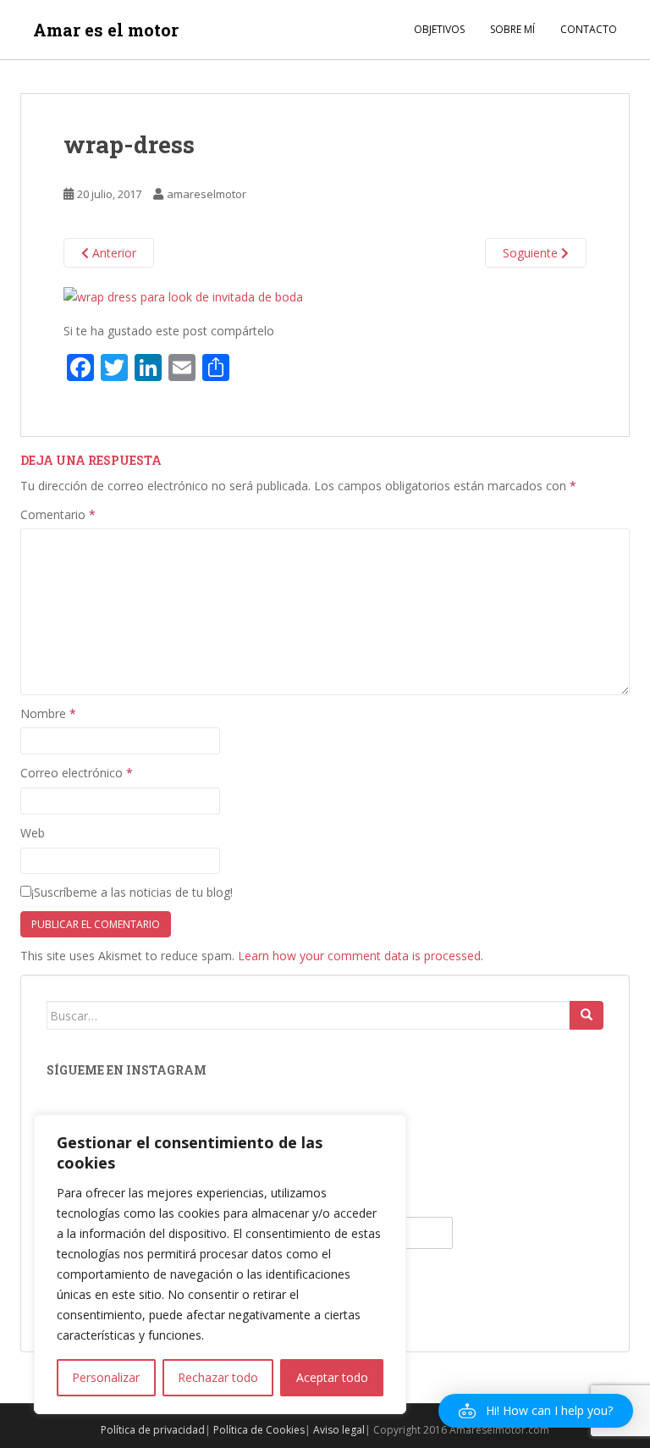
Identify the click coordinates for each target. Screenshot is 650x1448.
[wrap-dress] (183, 295)
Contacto (588, 29)
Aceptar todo (332, 1377)
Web (32, 833)
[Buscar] (586, 1015)
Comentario (58, 514)
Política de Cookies (259, 1430)
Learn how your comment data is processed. (360, 956)
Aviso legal (339, 1430)
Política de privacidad (153, 1430)
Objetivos (439, 29)
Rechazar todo (218, 1377)
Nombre (48, 713)
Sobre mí (512, 29)
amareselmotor (206, 194)
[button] (535, 1411)
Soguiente (532, 253)
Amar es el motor (106, 30)
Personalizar (106, 1377)
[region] (220, 1264)
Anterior (112, 253)
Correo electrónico (76, 773)
